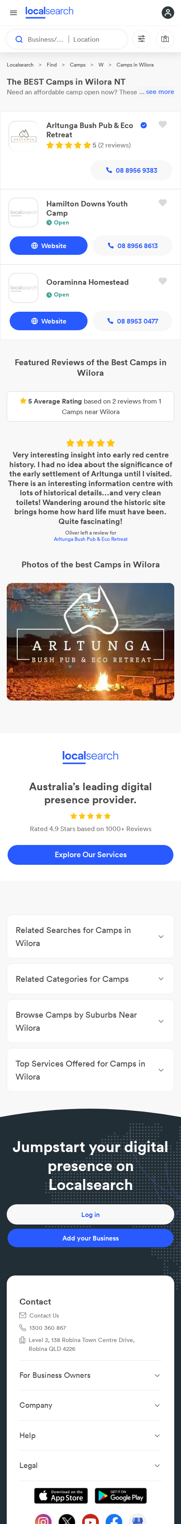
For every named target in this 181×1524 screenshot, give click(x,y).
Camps (77, 64)
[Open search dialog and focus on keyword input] (15, 39)
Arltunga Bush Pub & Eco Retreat (91, 539)
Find (52, 64)
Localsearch (20, 64)
